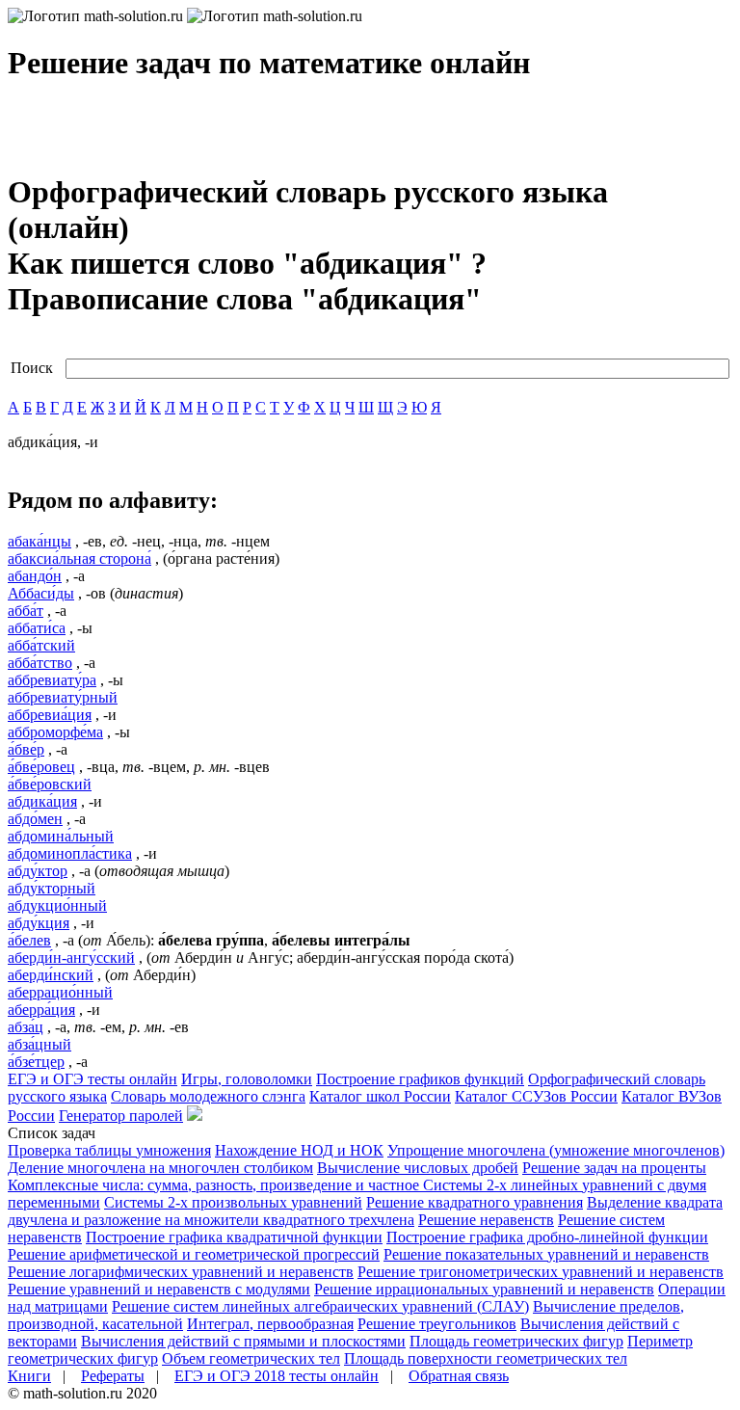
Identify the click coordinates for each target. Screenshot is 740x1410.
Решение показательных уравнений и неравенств (546, 1254)
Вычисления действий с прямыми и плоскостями (243, 1341)
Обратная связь (459, 1376)
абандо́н (35, 576)
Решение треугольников (436, 1324)
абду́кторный (51, 888)
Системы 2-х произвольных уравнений (233, 1202)
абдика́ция (42, 801)
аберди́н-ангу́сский (71, 957)
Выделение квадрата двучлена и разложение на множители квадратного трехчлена (365, 1211)
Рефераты (113, 1376)
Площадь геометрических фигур (516, 1341)
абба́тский (41, 645)
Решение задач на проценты (614, 1167)
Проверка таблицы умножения (109, 1150)
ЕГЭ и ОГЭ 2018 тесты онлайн (276, 1376)
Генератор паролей (121, 1115)
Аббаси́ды (41, 593)
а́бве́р (26, 749)
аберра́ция (41, 1009)
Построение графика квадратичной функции (234, 1237)
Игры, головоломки (246, 1079)
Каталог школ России (380, 1096)
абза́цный (39, 1044)
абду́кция (38, 923)
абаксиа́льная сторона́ (79, 558)
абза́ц (25, 1027)
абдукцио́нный (57, 905)
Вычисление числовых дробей (417, 1167)
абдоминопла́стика (70, 853)
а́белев (29, 940)
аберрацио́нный (60, 992)
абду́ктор (37, 871)
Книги (29, 1376)
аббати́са (37, 628)
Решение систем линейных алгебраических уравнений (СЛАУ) (320, 1306)
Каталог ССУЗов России (536, 1096)
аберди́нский (50, 975)
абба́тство (40, 662)
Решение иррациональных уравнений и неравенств (484, 1289)
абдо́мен (35, 819)
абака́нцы (39, 541)
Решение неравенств (486, 1219)
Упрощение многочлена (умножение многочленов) (556, 1150)
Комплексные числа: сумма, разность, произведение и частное (215, 1185)
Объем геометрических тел (251, 1358)
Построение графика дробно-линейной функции (547, 1237)
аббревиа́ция (50, 714)
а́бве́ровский (50, 784)
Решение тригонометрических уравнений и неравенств (540, 1272)
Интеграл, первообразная (270, 1324)
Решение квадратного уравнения (474, 1202)
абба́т (25, 610)
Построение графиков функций (420, 1079)
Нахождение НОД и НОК (299, 1150)
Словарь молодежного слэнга (208, 1096)
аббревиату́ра (52, 680)
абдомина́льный (61, 836)
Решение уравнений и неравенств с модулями (159, 1289)
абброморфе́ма (55, 732)
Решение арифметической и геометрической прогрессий (194, 1254)
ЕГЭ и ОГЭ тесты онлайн (92, 1079)
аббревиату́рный (63, 697)
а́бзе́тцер (36, 1061)
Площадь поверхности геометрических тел (485, 1358)
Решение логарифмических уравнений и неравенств (181, 1272)
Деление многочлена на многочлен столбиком (160, 1167)
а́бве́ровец (41, 766)
